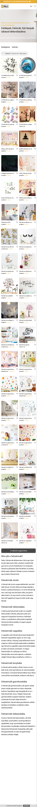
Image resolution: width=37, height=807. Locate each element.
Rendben (26, 805)
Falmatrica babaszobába (26, 247)
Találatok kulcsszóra (15, 53)
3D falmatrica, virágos (25, 124)
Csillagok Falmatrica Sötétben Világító (12, 173)
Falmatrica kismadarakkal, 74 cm (10, 491)
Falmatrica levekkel (25, 516)
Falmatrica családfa (7, 296)
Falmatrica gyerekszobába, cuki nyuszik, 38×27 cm (15, 418)
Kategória (5, 47)
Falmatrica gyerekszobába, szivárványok (13, 442)
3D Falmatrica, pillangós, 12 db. (10, 124)
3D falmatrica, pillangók (26, 100)
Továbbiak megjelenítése (18, 551)
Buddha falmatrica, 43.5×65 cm (28, 149)
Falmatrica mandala (7, 540)
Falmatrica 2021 (5, 222)
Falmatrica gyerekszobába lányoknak (12, 369)
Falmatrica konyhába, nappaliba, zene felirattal (15, 516)
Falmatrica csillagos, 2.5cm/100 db (11, 320)
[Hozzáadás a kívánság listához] (17, 75)
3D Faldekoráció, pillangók (9, 75)
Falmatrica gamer (24, 345)
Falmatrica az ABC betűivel (9, 247)
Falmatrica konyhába (25, 491)
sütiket (14, 805)
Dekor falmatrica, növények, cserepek (12, 198)
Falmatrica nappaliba (25, 540)
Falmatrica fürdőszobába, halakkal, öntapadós (14, 345)
